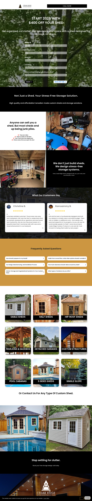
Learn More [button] (46, 498)
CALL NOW (67, 6)
